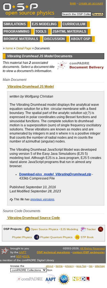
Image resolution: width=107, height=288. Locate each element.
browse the (17, 265)
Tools (40, 31)
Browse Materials (21, 39)
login (73, 3)
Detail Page (23, 48)
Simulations (15, 24)
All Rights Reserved (92, 248)
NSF (19, 256)
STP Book (87, 236)
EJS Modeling (44, 24)
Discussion (54, 39)
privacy (69, 265)
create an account (91, 3)
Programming (16, 31)
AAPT (22, 252)
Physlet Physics (22, 236)
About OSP (80, 39)
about (49, 265)
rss (90, 265)
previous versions (42, 199)
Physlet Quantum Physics (56, 236)
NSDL (26, 256)
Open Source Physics (44, 228)
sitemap (100, 265)
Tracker (91, 228)
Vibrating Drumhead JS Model (30, 86)
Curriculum (74, 24)
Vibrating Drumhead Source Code (33, 217)
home (9, 48)
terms (59, 265)
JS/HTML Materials (69, 31)
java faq (81, 265)
